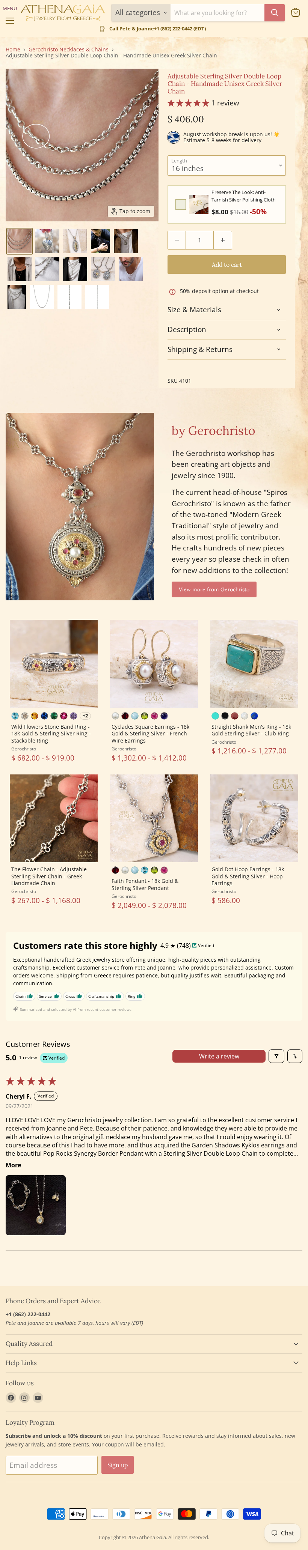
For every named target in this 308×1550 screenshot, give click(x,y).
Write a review (219, 1056)
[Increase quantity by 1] (223, 240)
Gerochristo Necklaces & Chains (69, 50)
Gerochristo (23, 749)
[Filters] (276, 1056)
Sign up (117, 1465)
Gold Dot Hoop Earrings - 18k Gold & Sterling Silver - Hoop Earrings (247, 876)
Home (13, 50)
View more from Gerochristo (214, 589)
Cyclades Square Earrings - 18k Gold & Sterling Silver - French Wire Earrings (150, 733)
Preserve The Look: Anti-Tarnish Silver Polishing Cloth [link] (243, 196)
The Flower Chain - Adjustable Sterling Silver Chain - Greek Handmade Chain (49, 876)
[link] (198, 204)
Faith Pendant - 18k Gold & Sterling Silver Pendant (145, 884)
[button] (19, 241)
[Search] (274, 12)
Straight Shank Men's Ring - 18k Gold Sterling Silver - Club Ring (251, 730)
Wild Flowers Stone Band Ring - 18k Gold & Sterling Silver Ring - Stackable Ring (51, 733)
